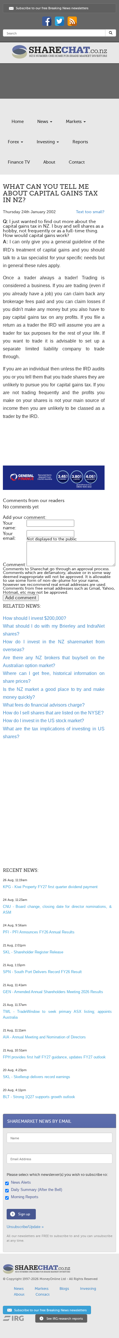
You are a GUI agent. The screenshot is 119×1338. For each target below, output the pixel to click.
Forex (14, 142)
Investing (46, 142)
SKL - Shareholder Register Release (33, 952)
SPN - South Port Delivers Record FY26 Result (42, 972)
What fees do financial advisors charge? (44, 705)
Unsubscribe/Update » (25, 1227)
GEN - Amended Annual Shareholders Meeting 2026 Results (53, 992)
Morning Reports (24, 1197)
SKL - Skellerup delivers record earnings (36, 1077)
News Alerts (21, 1183)
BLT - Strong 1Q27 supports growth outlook (39, 1097)
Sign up (24, 1214)
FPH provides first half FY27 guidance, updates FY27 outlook (54, 1057)
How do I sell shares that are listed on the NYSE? (53, 712)
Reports (80, 142)
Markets (74, 121)
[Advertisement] (54, 447)
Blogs (64, 1288)
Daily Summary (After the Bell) (36, 1190)
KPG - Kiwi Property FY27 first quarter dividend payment (50, 887)
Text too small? (90, 212)
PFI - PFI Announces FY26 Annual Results (39, 932)
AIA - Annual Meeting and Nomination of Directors (44, 1037)
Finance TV (19, 162)
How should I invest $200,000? (34, 618)
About (49, 162)
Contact (77, 162)
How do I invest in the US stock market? (43, 720)
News (43, 121)
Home (18, 121)
